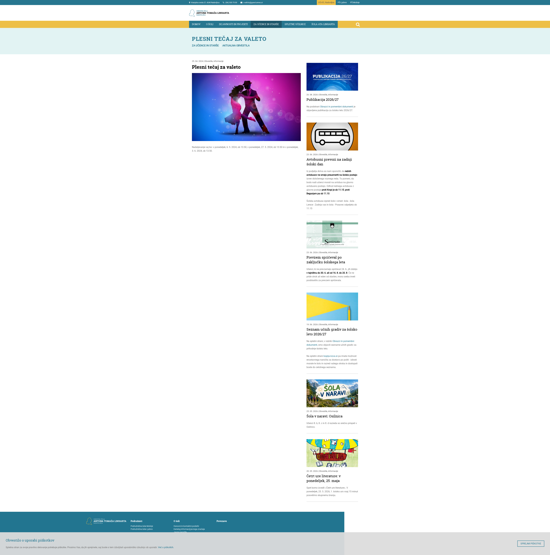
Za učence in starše (266, 24)
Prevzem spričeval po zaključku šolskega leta (326, 259)
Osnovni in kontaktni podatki (186, 526)
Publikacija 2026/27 (323, 99)
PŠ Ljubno (342, 2)
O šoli (209, 24)
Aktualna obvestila (236, 45)
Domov (196, 24)
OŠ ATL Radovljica (326, 2)
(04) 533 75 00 (231, 2)
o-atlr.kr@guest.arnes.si (253, 2)
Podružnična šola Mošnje (142, 526)
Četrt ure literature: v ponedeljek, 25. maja (324, 478)
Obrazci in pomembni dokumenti (336, 106)
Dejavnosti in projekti (233, 24)
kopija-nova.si (331, 356)
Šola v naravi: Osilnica (324, 416)
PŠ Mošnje (355, 2)
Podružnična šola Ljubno (142, 529)
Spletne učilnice (295, 24)
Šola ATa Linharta (323, 24)
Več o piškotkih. (166, 547)
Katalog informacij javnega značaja (189, 529)
